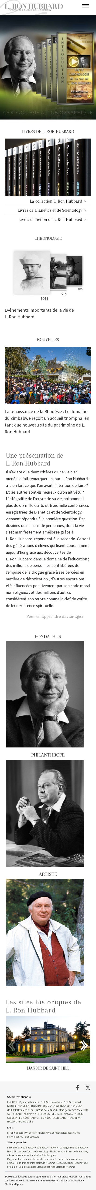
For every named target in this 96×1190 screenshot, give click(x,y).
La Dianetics (14, 1147)
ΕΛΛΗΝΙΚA (74, 1118)
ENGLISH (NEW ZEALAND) (57, 1106)
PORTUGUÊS (26, 1121)
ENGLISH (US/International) (22, 1102)
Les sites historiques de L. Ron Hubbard (43, 1006)
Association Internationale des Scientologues (32, 1155)
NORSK (78, 1114)
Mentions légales (14, 1184)
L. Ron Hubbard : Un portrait (22, 1133)
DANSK (53, 1110)
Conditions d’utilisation (69, 1180)
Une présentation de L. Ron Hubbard (34, 459)
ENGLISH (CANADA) (50, 1102)
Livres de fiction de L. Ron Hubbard (50, 219)
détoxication (37, 579)
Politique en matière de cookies (38, 1180)
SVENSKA (12, 1118)
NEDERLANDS (42, 1114)
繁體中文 (29, 1114)
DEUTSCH (56, 1114)
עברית (76, 1110)
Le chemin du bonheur (41, 1159)
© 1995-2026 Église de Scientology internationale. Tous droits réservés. (42, 1176)
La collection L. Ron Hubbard (56, 201)
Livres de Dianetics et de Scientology (50, 210)
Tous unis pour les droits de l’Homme (35, 1163)
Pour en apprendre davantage (54, 616)
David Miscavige (15, 1151)
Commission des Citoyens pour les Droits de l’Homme (47, 1167)
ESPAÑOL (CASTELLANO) (54, 1118)
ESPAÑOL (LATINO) (29, 1118)
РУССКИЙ (17, 1114)
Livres (42, 1133)
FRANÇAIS (64, 1110)
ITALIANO (12, 1121)
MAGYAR (68, 1114)
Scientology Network (47, 1147)
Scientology (28, 1147)
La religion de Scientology (73, 1147)
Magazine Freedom (17, 1159)
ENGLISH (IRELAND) (30, 1106)
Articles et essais (30, 1136)
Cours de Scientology (37, 1151)
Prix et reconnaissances (59, 1133)
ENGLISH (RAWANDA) (36, 1110)
